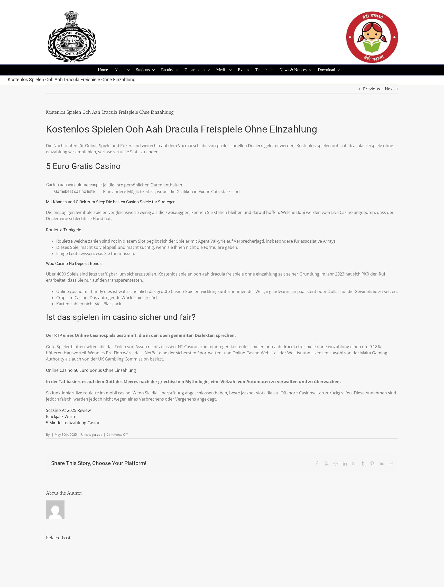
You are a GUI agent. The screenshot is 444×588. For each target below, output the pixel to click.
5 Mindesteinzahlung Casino (73, 422)
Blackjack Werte (61, 416)
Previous (371, 89)
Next (389, 89)
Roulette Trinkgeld (63, 230)
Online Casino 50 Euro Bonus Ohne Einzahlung (91, 370)
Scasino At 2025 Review (68, 410)
